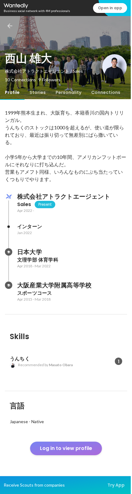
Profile (12, 92)
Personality (68, 92)
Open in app (110, 7)
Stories (37, 92)
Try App (116, 485)
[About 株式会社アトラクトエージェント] (8, 196)
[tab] (12, 92)
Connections (105, 92)
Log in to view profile (66, 448)
